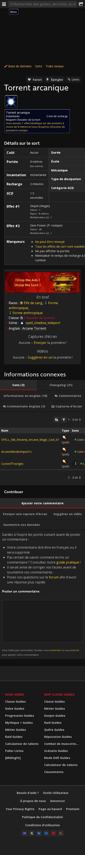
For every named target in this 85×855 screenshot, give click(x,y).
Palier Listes (14, 751)
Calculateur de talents (22, 744)
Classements (54, 772)
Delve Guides (14, 708)
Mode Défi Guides (57, 758)
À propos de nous (33, 801)
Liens (75, 79)
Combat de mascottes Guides (62, 744)
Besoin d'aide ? (28, 793)
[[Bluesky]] (39, 833)
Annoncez (57, 801)
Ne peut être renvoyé (50, 242)
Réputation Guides (58, 737)
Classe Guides (15, 701)
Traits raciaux (55, 66)
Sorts (38, 66)
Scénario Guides (56, 751)
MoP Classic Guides (59, 694)
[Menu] (4, 4)
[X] (32, 833)
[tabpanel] (42, 448)
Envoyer (40, 342)
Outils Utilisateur (55, 793)
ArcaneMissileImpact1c (16, 452)
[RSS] (61, 833)
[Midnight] (13, 758)
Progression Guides (19, 716)
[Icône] (11, 101)
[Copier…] (56, 420)
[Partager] (81, 4)
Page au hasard (50, 809)
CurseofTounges (12, 464)
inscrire (75, 650)
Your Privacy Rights (20, 809)
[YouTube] (53, 833)
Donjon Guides (54, 716)
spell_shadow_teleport (42, 322)
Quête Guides (54, 730)
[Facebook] (46, 833)
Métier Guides (15, 730)
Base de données (20, 66)
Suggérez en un (40, 357)
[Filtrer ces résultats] (64, 420)
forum (54, 577)
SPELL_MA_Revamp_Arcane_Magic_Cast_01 (30, 440)
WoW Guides (14, 694)
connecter (55, 650)
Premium (72, 809)
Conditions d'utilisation (42, 825)
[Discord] (24, 833)
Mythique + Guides (19, 723)
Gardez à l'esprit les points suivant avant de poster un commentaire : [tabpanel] (41, 594)
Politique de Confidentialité (42, 817)
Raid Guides (13, 737)
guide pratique (67, 562)
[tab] (18, 385)
